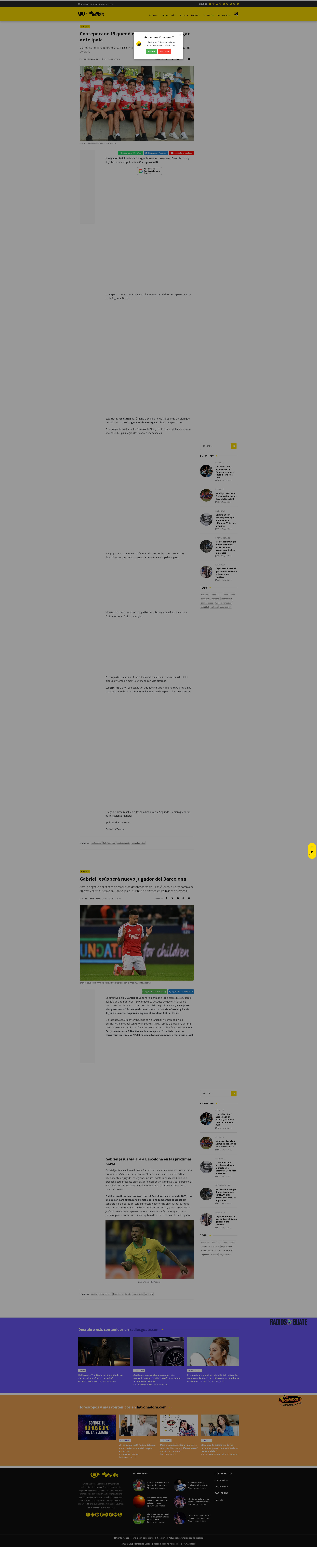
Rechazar (164, 51)
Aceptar (151, 51)
